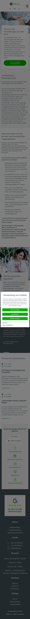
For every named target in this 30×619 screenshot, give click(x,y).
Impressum (5, 322)
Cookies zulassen (15, 318)
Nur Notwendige (15, 310)
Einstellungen (15, 314)
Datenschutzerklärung (7, 325)
